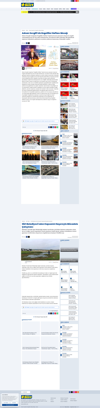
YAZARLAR (25, 392)
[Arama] (78, 9)
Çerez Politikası (63, 401)
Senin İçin (74, 8)
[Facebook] (71, 1)
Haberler (23, 30)
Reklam (27, 0)
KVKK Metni (73, 398)
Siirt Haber (27, 8)
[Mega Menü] (22, 9)
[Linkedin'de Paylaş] (53, 127)
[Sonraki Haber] (77, 12)
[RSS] (78, 1)
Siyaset (48, 8)
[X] (73, 1)
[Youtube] (76, 1)
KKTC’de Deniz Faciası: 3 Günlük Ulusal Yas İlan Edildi (41, 12)
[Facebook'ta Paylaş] (27, 43)
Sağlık (67, 8)
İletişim (32, 0)
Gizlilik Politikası (63, 399)
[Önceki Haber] (76, 12)
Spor (52, 8)
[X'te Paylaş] (29, 43)
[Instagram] (75, 1)
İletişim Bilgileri (73, 400)
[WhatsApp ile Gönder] (57, 127)
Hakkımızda (53, 398)
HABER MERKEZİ (28, 68)
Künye (23, 0)
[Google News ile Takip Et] (55, 68)
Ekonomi (56, 8)
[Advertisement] (50, 21)
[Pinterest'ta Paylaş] (55, 127)
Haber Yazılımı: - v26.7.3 (69, 406)
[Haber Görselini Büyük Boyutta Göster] (40, 56)
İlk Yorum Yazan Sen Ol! (41, 130)
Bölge (40, 8)
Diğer (64, 8)
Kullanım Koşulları (64, 398)
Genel (44, 8)
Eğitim (60, 8)
